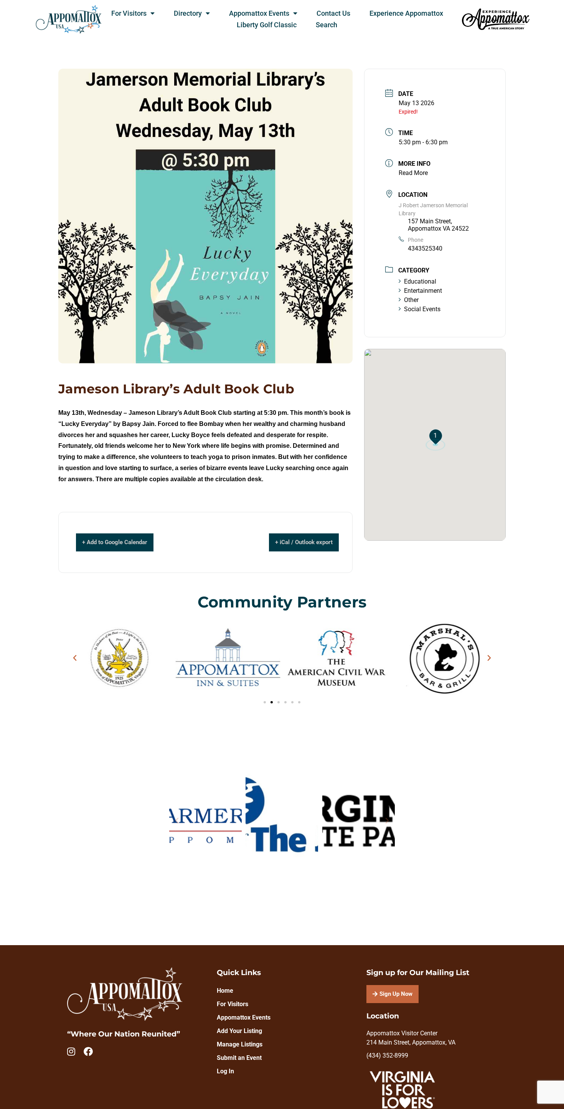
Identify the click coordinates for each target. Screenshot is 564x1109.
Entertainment (423, 290)
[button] (75, 658)
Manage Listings (239, 1044)
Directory (188, 13)
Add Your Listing (239, 1031)
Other (411, 300)
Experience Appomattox (406, 13)
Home (225, 990)
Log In (225, 1071)
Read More (413, 173)
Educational (420, 281)
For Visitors (129, 13)
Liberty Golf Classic (267, 25)
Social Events (422, 309)
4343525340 (425, 248)
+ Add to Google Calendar (114, 542)
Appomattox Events (259, 13)
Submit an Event (239, 1057)
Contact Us (333, 13)
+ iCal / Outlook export (304, 542)
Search (326, 25)
